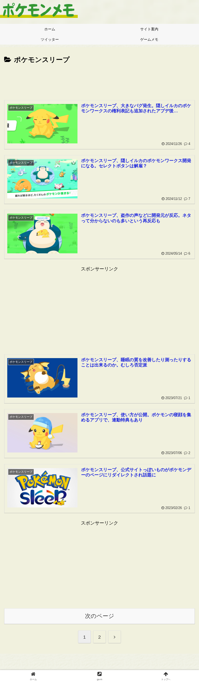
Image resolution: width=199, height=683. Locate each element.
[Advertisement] (99, 80)
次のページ (99, 616)
